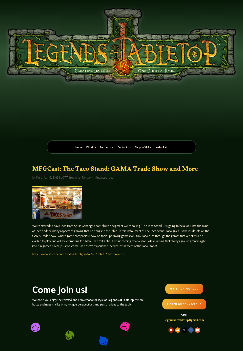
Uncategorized (104, 177)
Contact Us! (124, 147)
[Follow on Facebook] (191, 330)
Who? (89, 147)
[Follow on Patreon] (197, 330)
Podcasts (105, 147)
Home (78, 147)
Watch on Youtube (184, 288)
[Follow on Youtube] (171, 330)
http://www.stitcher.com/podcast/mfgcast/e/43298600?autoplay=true (78, 254)
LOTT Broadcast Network (77, 177)
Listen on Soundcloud (184, 304)
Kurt (39, 177)
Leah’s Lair (161, 147)
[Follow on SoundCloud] (177, 330)
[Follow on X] (184, 330)
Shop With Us (143, 147)
